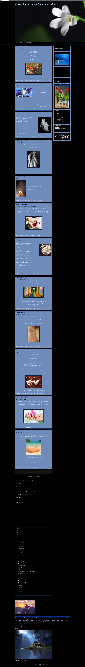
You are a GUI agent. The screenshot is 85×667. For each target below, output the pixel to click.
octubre (20, 546)
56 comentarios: (40, 393)
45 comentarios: (40, 136)
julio (20, 552)
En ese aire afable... (20, 49)
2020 (18, 528)
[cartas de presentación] (59, 136)
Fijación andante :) (20, 433)
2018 (18, 532)
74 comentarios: (39, 200)
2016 (18, 536)
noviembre (21, 544)
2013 (18, 589)
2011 (18, 593)
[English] (58, 134)
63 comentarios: (40, 427)
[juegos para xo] (66, 136)
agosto (20, 550)
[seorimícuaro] (62, 134)
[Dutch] (68, 136)
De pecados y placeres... (21, 352)
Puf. (17, 178)
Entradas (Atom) (36, 476)
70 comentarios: (40, 273)
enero (20, 587)
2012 (18, 591)
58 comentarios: (39, 109)
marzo (20, 560)
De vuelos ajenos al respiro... (22, 314)
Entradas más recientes (21, 472)
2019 (18, 530)
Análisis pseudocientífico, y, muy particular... (26, 206)
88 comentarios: (39, 80)
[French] (65, 134)
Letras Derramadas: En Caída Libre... (36, 4)
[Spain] (68, 135)
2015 (18, 538)
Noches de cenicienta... (21, 115)
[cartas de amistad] (58, 135)
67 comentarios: (40, 308)
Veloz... (17, 86)
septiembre (21, 548)
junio (20, 554)
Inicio (34, 472)
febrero (20, 585)
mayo (20, 556)
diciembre (20, 542)
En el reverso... (19, 142)
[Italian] (64, 136)
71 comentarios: (40, 173)
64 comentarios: (40, 235)
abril (20, 558)
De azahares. (19, 241)
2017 (18, 534)
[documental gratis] (65, 135)
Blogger (50, 664)
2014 (18, 540)
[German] (62, 135)
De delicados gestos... (21, 399)
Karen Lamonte (28, 133)
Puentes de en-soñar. (20, 279)
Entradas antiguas (47, 472)
